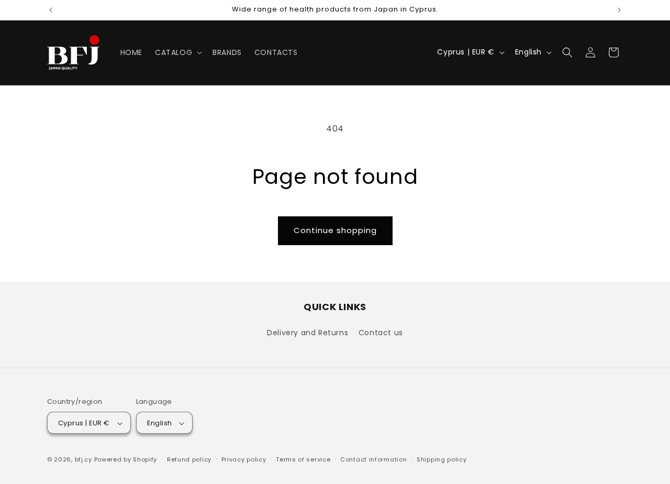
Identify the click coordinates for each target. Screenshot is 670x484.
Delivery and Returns (307, 332)
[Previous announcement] (50, 10)
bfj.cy (83, 460)
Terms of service (303, 459)
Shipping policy (442, 459)
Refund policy (189, 459)
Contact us (381, 332)
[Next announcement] (619, 10)
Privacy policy (243, 459)
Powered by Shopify (126, 460)
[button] (177, 52)
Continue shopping (335, 230)
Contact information (373, 459)
